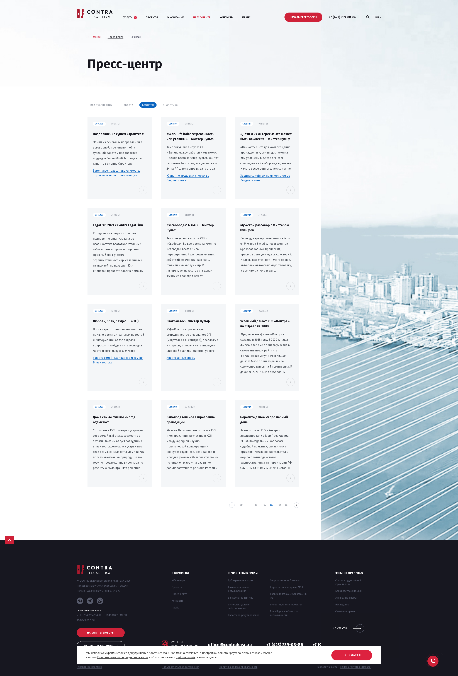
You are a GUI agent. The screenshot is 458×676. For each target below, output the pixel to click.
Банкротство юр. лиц (240, 597)
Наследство (342, 604)
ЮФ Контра (178, 580)
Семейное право (345, 611)
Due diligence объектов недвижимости (284, 613)
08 (279, 505)
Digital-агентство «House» (355, 666)
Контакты (177, 600)
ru (377, 17)
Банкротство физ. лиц (348, 591)
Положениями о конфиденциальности (122, 657)
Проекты (177, 587)
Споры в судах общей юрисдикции (348, 582)
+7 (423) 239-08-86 (284, 645)
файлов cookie (185, 657)
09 (286, 505)
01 (241, 505)
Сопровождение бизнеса (284, 580)
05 (256, 505)
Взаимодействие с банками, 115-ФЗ (289, 596)
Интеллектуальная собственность (239, 606)
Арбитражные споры (240, 580)
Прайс (175, 607)
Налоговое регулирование (243, 615)
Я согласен (351, 655)
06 (264, 505)
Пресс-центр (179, 594)
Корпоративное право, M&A (286, 587)
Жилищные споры (346, 597)
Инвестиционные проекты (286, 604)
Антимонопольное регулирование (238, 589)
